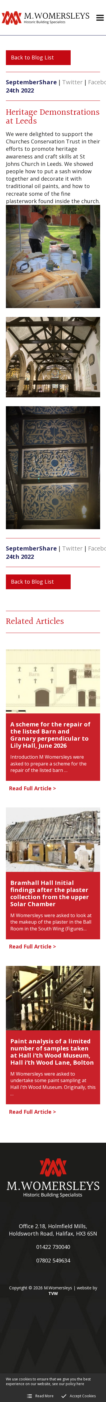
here (80, 1383)
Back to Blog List (32, 57)
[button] (100, 18)
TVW (53, 1293)
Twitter (72, 82)
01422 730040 (53, 1246)
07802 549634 (53, 1260)
